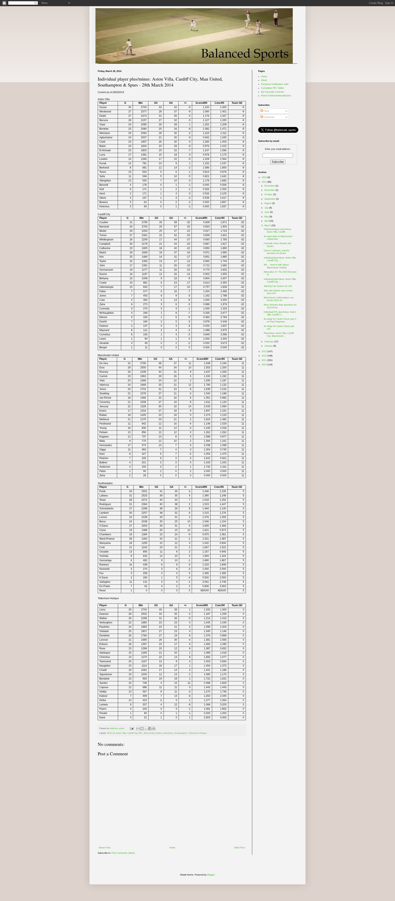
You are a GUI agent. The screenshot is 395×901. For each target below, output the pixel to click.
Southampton (180, 733)
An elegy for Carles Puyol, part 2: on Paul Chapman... (280, 320)
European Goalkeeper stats (275, 84)
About (264, 80)
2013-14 (111, 733)
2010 (264, 364)
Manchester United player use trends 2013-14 (279, 298)
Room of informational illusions (276, 95)
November (269, 190)
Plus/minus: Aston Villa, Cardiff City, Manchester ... (279, 334)
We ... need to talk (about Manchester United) (276, 266)
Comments (268, 117)
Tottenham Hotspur (198, 733)
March (267, 225)
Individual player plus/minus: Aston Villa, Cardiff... (278, 230)
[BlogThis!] (142, 728)
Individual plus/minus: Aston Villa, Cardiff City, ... (280, 259)
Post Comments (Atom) (123, 853)
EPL (141, 733)
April (266, 221)
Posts (266, 111)
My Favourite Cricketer (272, 92)
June (267, 212)
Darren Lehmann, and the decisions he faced (276, 251)
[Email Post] (131, 728)
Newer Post (104, 847)
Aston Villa (121, 733)
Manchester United (153, 733)
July (266, 208)
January (268, 346)
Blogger (211, 874)
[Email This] (138, 728)
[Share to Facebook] (150, 728)
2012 (264, 355)
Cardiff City (132, 733)
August (268, 203)
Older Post (239, 847)
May (266, 216)
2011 (264, 360)
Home (172, 847)
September (270, 199)
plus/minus (168, 733)
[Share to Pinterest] (154, 728)
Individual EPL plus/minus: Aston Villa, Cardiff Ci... (280, 313)
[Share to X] (146, 728)
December (269, 186)
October (268, 194)
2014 (264, 182)
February (269, 341)
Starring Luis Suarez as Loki (278, 286)
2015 (264, 177)
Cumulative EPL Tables (272, 88)
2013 (264, 351)
